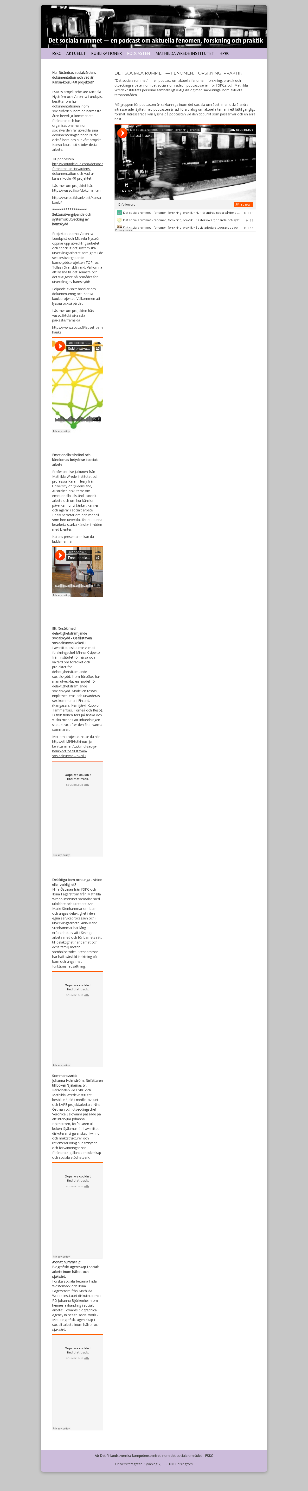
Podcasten (138, 53)
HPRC (224, 53)
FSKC (56, 53)
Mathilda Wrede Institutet (184, 53)
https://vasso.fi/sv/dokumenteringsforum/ (84, 190)
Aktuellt (76, 53)
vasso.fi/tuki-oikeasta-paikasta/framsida (69, 317)
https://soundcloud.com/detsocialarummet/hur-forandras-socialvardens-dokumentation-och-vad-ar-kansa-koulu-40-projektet (89, 171)
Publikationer (106, 53)
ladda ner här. (62, 541)
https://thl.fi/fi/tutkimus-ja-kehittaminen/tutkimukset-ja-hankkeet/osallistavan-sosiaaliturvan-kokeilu (74, 748)
